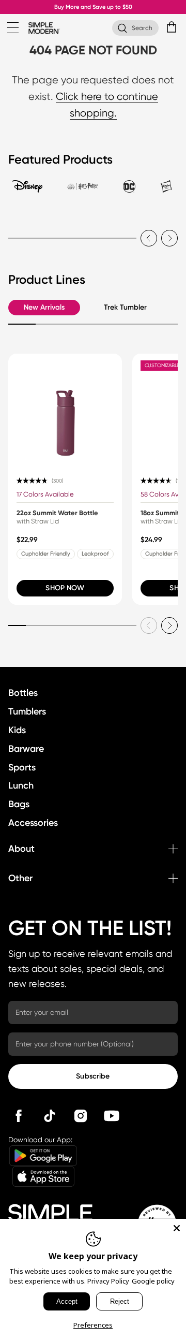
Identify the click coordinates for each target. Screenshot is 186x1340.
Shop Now (64, 588)
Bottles (23, 692)
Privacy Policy (108, 1281)
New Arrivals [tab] (44, 307)
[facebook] (18, 1115)
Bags (18, 804)
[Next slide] (169, 238)
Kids (17, 730)
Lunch (21, 785)
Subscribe (93, 1076)
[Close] (177, 1228)
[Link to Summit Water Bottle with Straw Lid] (65, 411)
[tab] (27, 191)
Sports (22, 767)
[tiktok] (49, 1115)
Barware (26, 748)
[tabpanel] (93, 231)
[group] (65, 479)
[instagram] (80, 1115)
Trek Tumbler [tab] (125, 307)
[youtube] (111, 1115)
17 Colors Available (45, 494)
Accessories (33, 822)
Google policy (153, 1281)
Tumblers (27, 711)
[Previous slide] (149, 238)
